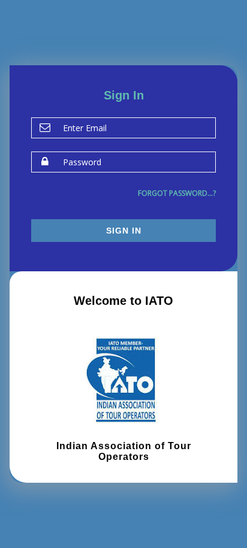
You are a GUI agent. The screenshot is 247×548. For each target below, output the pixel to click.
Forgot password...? (177, 193)
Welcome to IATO (123, 300)
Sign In (123, 230)
